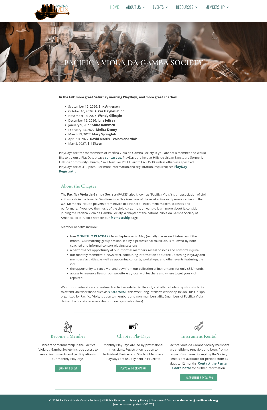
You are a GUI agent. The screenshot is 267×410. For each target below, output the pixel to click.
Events (158, 7)
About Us (133, 7)
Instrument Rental (199, 336)
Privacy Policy (139, 400)
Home (114, 7)
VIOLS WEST (117, 292)
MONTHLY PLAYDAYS (93, 236)
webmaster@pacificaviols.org (197, 400)
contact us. (114, 157)
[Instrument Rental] (198, 326)
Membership (215, 7)
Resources (184, 7)
